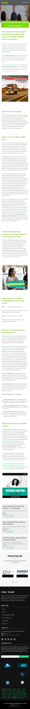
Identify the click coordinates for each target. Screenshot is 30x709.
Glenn (20, 693)
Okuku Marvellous (10, 515)
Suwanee (4, 693)
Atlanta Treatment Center (10, 64)
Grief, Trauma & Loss (7, 617)
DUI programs (5, 336)
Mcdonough (18, 692)
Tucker (18, 690)
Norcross (9, 693)
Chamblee (8, 696)
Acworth (9, 697)
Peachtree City (15, 694)
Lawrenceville (11, 692)
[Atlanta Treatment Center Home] (7, 2)
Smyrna (13, 690)
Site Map (17, 704)
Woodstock (4, 692)
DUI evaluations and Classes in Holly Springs (13, 460)
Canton (19, 696)
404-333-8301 (21, 193)
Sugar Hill (4, 697)
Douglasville (23, 694)
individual (15, 437)
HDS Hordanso (18, 706)
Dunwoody (15, 693)
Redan (3, 696)
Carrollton (25, 696)
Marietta (14, 689)
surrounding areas (21, 697)
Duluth (3, 690)
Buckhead (24, 693)
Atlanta (9, 689)
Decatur (19, 689)
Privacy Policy (5, 620)
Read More (5, 513)
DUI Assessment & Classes (8, 615)
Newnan (9, 694)
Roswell (23, 689)
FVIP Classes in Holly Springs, (9, 463)
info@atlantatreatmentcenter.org (11, 635)
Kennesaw (23, 690)
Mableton (4, 694)
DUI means (8, 348)
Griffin (23, 692)
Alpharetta (8, 690)
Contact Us (4, 623)
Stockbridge (14, 696)
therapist (17, 358)
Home (3, 609)
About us (4, 612)
